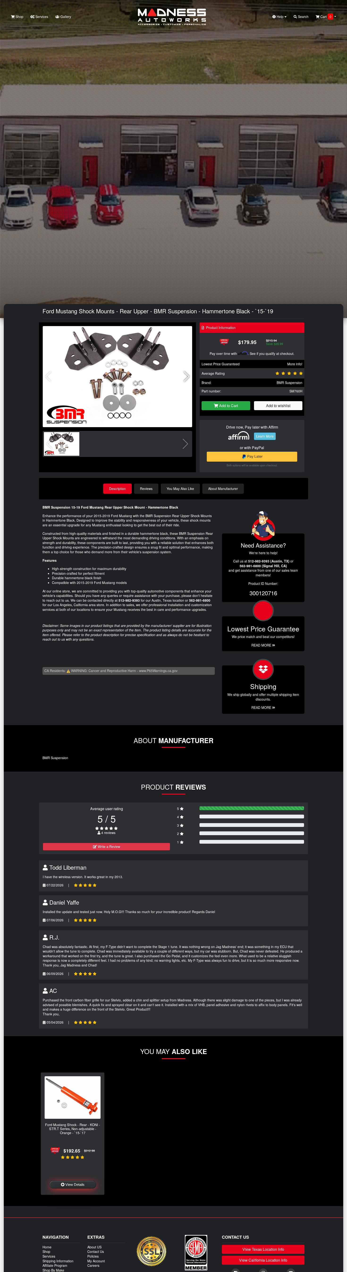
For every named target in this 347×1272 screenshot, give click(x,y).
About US (94, 1247)
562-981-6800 (199, 600)
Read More (261, 645)
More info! (294, 364)
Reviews (146, 488)
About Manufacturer (223, 488)
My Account (96, 1261)
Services (41, 16)
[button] (186, 376)
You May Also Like (180, 488)
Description (117, 488)
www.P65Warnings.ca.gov (158, 670)
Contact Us (95, 1251)
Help (280, 16)
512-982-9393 (129, 600)
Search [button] (303, 16)
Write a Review (108, 846)
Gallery (65, 16)
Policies (93, 1256)
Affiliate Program (54, 1265)
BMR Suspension (289, 382)
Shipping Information (57, 1261)
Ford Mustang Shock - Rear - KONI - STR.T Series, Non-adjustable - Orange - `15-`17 (72, 1128)
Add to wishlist (278, 405)
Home (46, 1247)
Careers (93, 1265)
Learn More (265, 436)
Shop (19, 16)
